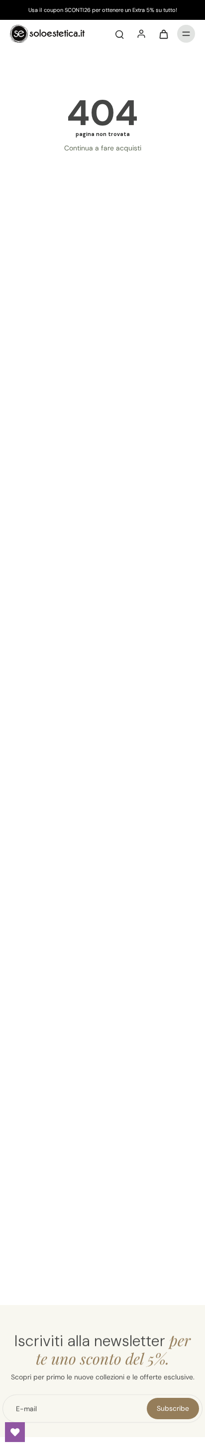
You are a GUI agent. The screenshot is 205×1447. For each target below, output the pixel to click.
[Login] (141, 34)
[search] (119, 34)
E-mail (26, 1408)
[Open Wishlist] (15, 1432)
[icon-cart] (163, 34)
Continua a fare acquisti (102, 147)
